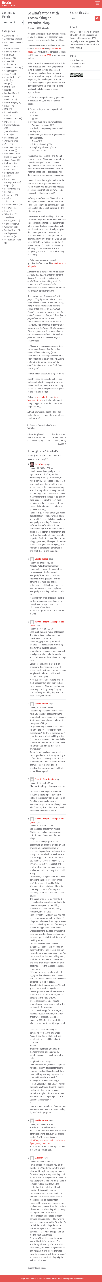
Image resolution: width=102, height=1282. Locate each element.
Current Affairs (10, 77)
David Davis (40, 48)
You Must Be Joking (12, 239)
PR (5, 176)
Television (8, 214)
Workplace (8, 236)
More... (78, 47)
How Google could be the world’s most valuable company (36, 437)
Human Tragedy (11, 102)
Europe (7, 83)
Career (7, 61)
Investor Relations (12, 125)
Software (8, 208)
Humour (7, 106)
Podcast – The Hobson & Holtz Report (11, 166)
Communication (11, 67)
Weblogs (8, 233)
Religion (7, 192)
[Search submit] (97, 18)
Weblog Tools (10, 230)
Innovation (9, 112)
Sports (7, 211)
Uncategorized (10, 220)
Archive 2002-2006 (44, 1278)
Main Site (76, 66)
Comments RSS (78, 63)
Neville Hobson (41, 559)
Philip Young (40, 464)
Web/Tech (8, 227)
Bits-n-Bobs (9, 48)
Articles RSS (77, 60)
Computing (9, 71)
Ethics (7, 80)
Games (7, 96)
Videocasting (10, 224)
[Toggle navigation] (97, 3)
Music (6, 144)
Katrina (7, 134)
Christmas (8, 64)
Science (7, 201)
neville (46, 28)
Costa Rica (9, 74)
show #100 (46, 55)
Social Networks (11, 204)
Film (6, 90)
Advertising (9, 36)
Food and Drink (11, 93)
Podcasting (9, 173)
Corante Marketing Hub (45, 779)
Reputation (9, 195)
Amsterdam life (11, 39)
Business (8, 58)
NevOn (6, 3)
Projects (8, 185)
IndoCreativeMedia (76, 1278)
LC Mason (39, 1158)
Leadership (9, 137)
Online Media (10, 160)
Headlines (8, 99)
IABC (6, 109)
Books (7, 55)
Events (7, 87)
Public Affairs (10, 188)
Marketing (8, 141)
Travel (7, 217)
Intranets (8, 122)
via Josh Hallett (40, 397)
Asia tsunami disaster (13, 42)
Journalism (9, 131)
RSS (6, 198)
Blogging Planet (11, 51)
